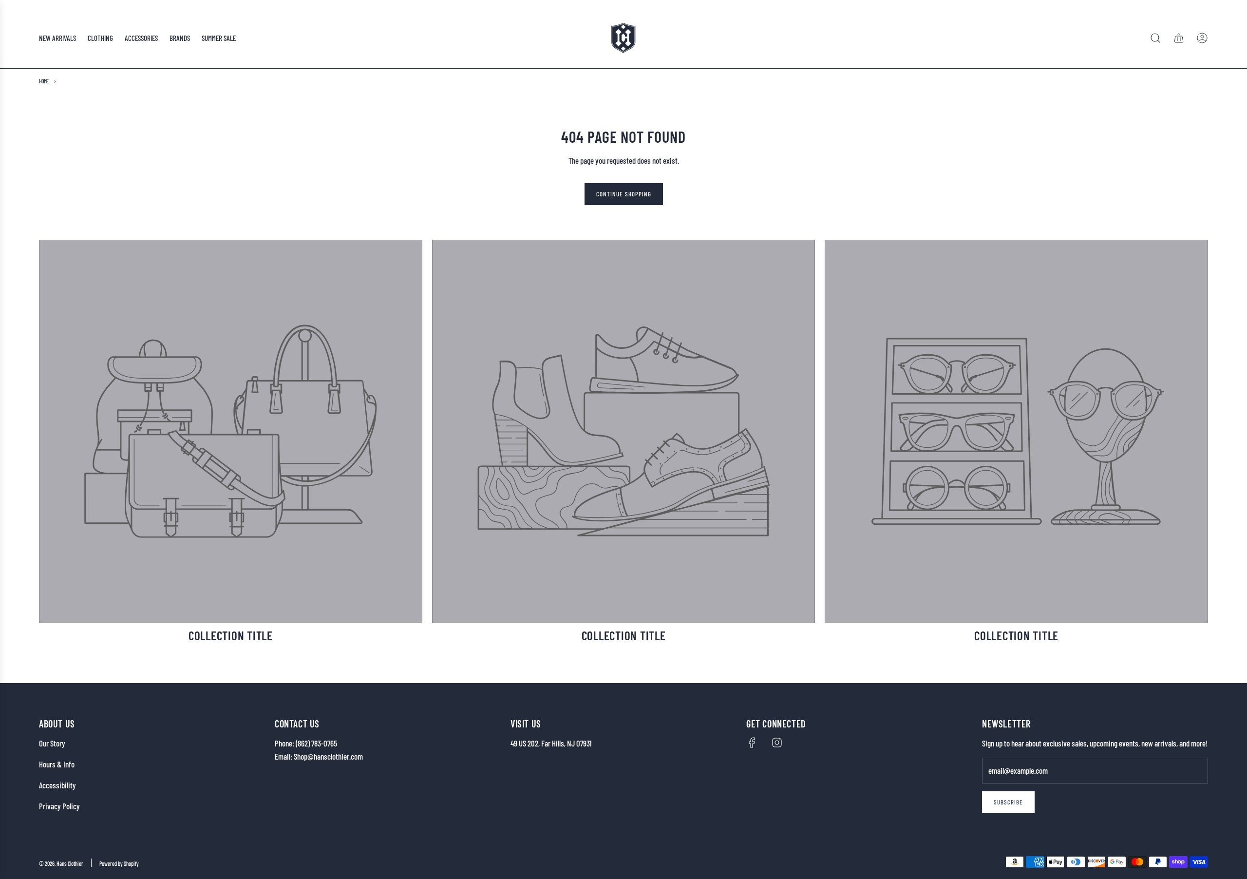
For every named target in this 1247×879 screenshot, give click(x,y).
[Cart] (1178, 38)
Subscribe (1008, 802)
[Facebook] (752, 742)
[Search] (1155, 38)
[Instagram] (777, 742)
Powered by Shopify (119, 863)
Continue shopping (623, 194)
